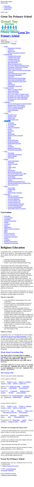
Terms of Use (11, 51)
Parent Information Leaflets (15, 175)
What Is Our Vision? (13, 92)
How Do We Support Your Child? (17, 173)
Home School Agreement (15, 172)
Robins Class (11, 118)
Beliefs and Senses (15, 386)
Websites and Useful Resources (16, 181)
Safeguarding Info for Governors (17, 208)
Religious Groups (25, 391)
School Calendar (12, 156)
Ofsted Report (8, 7)
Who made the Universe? (10, 412)
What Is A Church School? (15, 89)
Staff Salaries (11, 84)
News (5, 151)
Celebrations (26, 386)
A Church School (9, 88)
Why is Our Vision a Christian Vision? (18, 94)
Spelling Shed (11, 189)
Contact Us (11, 49)
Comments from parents (14, 56)
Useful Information (13, 110)
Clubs (9, 165)
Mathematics (11, 134)
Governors (7, 194)
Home (6, 46)
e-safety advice (12, 167)
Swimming (11, 146)
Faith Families (13, 388)
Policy (9, 111)
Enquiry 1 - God (12, 382)
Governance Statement (14, 61)
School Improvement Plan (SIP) (16, 80)
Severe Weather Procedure (15, 178)
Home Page (7, 6)
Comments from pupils (14, 57)
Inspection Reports (13, 62)
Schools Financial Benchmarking (17, 78)
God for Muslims (21, 392)
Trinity (3, 417)
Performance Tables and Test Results (18, 67)
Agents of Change (13, 164)
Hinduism (27, 397)
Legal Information (11, 469)
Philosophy (13, 415)
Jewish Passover (23, 388)
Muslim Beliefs (17, 397)
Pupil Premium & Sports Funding (17, 73)
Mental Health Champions (15, 192)
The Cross (4, 388)
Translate (13, 43)
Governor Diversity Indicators (16, 204)
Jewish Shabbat (23, 412)
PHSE (9, 138)
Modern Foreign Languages (15, 135)
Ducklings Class (12, 115)
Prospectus (11, 72)
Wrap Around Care (13, 184)
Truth (9, 417)
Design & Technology (14, 127)
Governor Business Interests (15, 197)
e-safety (10, 191)
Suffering (23, 421)
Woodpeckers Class (13, 119)
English (10, 129)
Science (10, 145)
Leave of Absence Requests (15, 108)
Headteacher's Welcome (14, 48)
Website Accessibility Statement (16, 53)
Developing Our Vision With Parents (18, 97)
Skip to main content (6, 1)
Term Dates (11, 157)
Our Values (11, 100)
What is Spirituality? (13, 91)
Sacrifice (3, 392)
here (22, 357)
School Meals (11, 177)
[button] (8, 12)
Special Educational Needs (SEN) (17, 81)
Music (9, 137)
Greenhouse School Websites (9, 475)
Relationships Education (14, 143)
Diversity (11, 392)
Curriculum (7, 121)
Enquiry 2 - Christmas (25, 382)
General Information (13, 161)
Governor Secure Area (14, 202)
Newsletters (11, 153)
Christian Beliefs (24, 415)
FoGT (9, 169)
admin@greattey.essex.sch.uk (10, 466)
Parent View (7, 9)
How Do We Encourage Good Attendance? (20, 103)
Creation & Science (13, 421)
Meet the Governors (13, 196)
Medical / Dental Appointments (16, 107)
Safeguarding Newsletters (15, 154)
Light (12, 411)
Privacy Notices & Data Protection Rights (19, 70)
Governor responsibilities (14, 207)
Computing (11, 126)
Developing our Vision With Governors (18, 95)
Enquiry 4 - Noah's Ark (19, 383)
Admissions (11, 162)
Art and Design (12, 124)
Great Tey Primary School (15, 34)
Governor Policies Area (14, 200)
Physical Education (13, 140)
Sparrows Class (12, 116)
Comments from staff (13, 59)
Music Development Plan (15, 64)
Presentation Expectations (15, 150)
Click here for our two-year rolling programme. (14, 336)
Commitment (13, 391)
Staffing (10, 83)
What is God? (29, 411)
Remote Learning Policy (14, 148)
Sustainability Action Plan (15, 86)
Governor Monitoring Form (15, 205)
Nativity (19, 411)
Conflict (24, 420)
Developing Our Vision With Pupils (17, 99)
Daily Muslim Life (19, 417)
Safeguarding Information (15, 75)
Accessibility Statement (7, 470)
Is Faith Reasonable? (17, 395)
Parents (6, 159)
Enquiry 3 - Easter (6, 383)
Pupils (6, 186)
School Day (11, 76)
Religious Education (13, 142)
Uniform (10, 180)
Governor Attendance (14, 199)
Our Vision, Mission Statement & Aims (18, 65)
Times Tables (11, 188)
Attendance (7, 102)
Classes (6, 113)
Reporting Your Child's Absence (16, 105)
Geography (11, 130)
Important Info (8, 54)
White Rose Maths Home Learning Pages (19, 183)
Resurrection (7, 397)
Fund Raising (11, 170)
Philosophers (16, 420)
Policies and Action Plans (15, 68)
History (10, 132)
